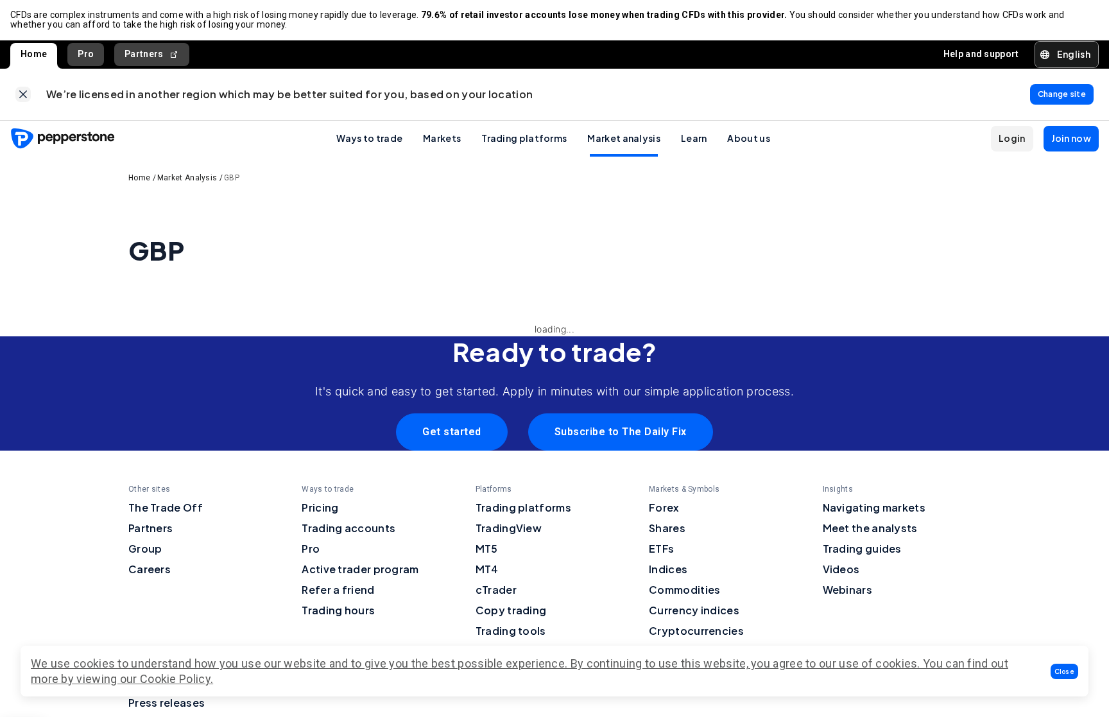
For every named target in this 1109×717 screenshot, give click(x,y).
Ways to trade (369, 138)
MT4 (487, 569)
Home (34, 54)
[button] (1065, 671)
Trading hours (338, 610)
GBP (231, 177)
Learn (694, 138)
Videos (841, 569)
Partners (144, 54)
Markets (442, 138)
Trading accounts (348, 528)
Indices (668, 569)
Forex (664, 507)
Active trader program (360, 569)
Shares (667, 528)
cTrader (496, 589)
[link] (23, 94)
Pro (86, 54)
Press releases (166, 702)
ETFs (661, 548)
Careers (149, 569)
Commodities (684, 589)
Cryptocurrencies (696, 630)
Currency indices (694, 610)
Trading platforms (524, 138)
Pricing (320, 507)
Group (145, 548)
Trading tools (511, 630)
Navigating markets (874, 507)
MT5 (487, 548)
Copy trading (511, 610)
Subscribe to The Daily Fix (620, 432)
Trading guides (862, 548)
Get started (451, 432)
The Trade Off (165, 507)
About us (748, 138)
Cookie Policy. (176, 679)
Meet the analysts (870, 528)
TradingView (509, 528)
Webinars (847, 589)
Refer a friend (338, 589)
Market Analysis (187, 177)
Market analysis (623, 138)
